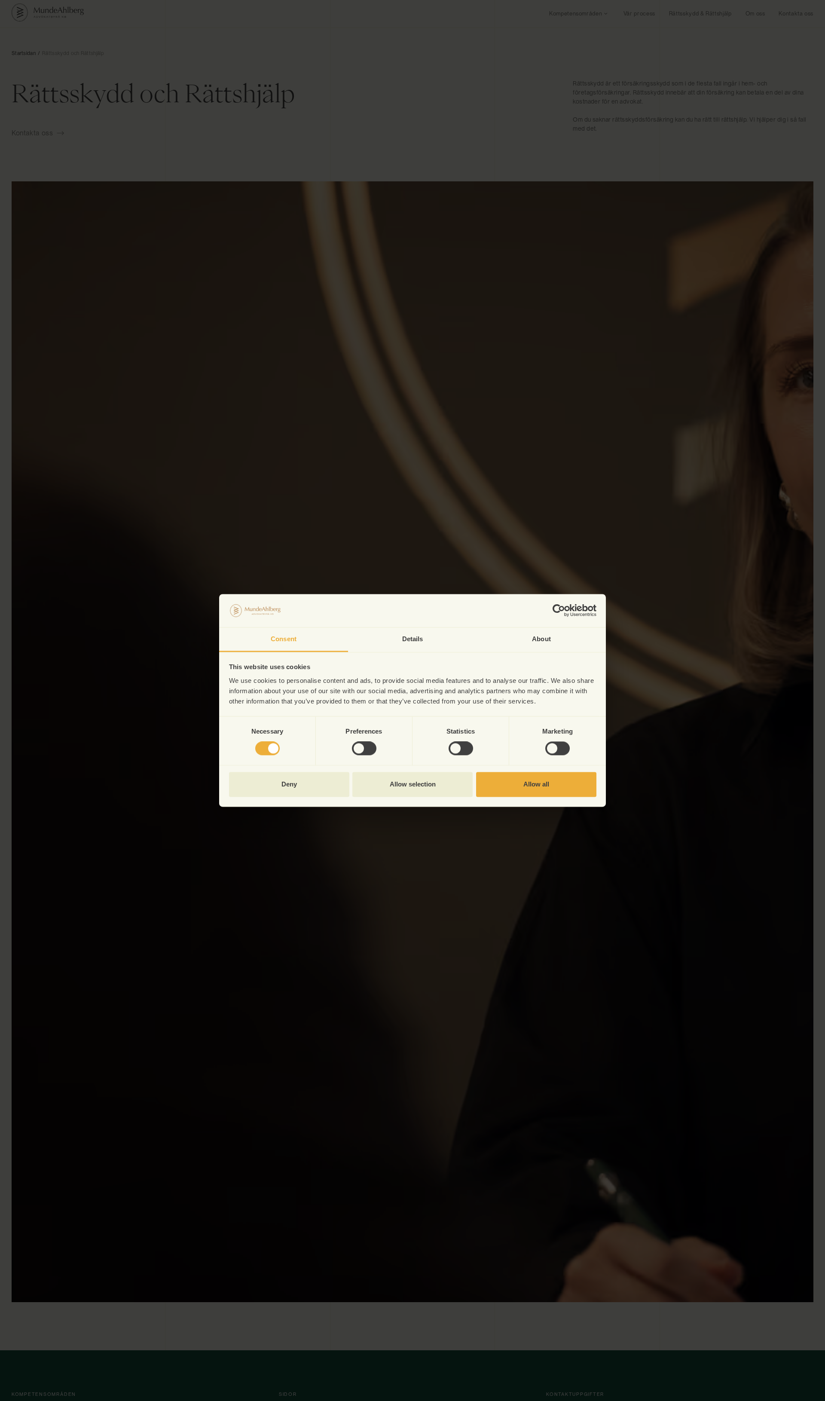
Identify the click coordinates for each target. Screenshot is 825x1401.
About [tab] (541, 638)
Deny (289, 784)
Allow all (536, 784)
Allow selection (413, 784)
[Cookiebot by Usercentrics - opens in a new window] (558, 610)
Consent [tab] (283, 638)
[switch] (364, 749)
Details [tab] (412, 638)
